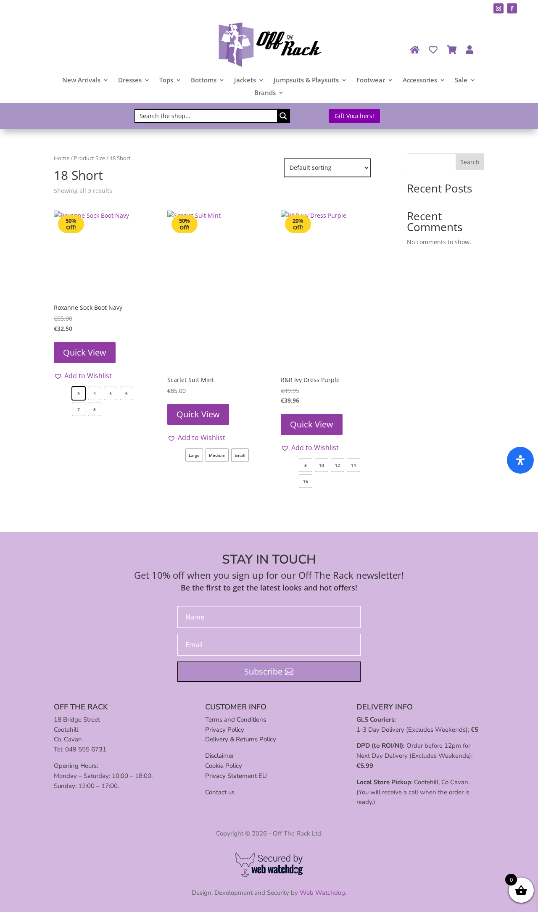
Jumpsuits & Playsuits (306, 80)
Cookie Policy (223, 766)
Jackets (245, 80)
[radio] (78, 393)
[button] (83, 376)
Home (61, 158)
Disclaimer (219, 755)
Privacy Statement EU (236, 776)
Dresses (130, 80)
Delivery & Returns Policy (240, 739)
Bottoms (203, 80)
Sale (461, 80)
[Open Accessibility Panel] (520, 460)
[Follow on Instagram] (498, 8)
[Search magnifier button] (283, 116)
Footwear (370, 80)
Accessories (420, 80)
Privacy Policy (224, 729)
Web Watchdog (322, 892)
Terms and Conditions (235, 719)
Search (470, 162)
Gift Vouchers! (354, 116)
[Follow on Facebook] (512, 8)
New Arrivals (81, 80)
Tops (166, 80)
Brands (265, 93)
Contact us (220, 792)
